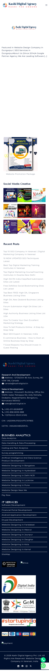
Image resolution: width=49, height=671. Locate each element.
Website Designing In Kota (15, 544)
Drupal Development (12, 520)
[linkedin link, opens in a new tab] (18, 666)
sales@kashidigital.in (15, 404)
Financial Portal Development (17, 510)
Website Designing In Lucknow (18, 480)
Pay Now (6, 495)
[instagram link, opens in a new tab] (26, 666)
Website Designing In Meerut (17, 530)
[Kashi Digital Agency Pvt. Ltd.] (19, 5)
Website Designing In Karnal (16, 549)
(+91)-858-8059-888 (14, 412)
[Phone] (43, 659)
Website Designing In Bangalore (18, 466)
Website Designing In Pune (16, 485)
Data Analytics (9, 438)
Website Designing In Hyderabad (18, 471)
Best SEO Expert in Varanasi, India (20, 334)
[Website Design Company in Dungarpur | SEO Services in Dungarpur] (24, 28)
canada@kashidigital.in (16, 383)
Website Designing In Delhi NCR (18, 475)
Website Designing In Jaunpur (17, 535)
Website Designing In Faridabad (18, 525)
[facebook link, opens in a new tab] (22, 666)
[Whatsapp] (43, 665)
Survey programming (12, 453)
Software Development (13, 505)
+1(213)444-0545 (12, 415)
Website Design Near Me (14, 490)
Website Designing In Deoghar (17, 539)
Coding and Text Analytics (15, 448)
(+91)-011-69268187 (13, 409)
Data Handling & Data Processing (18, 443)
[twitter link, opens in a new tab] (31, 666)
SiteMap (6, 554)
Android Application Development (19, 515)
